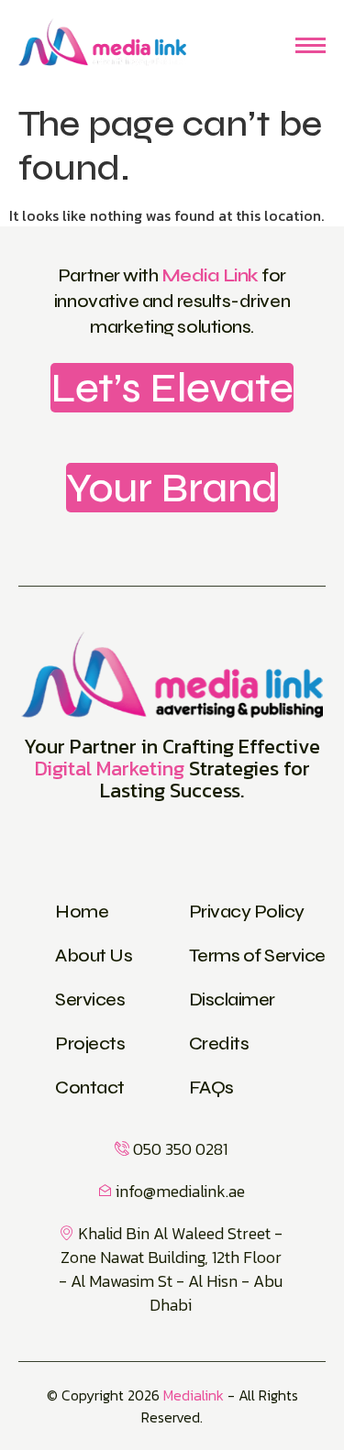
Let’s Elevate (172, 387)
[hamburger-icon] (310, 45)
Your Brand (171, 487)
